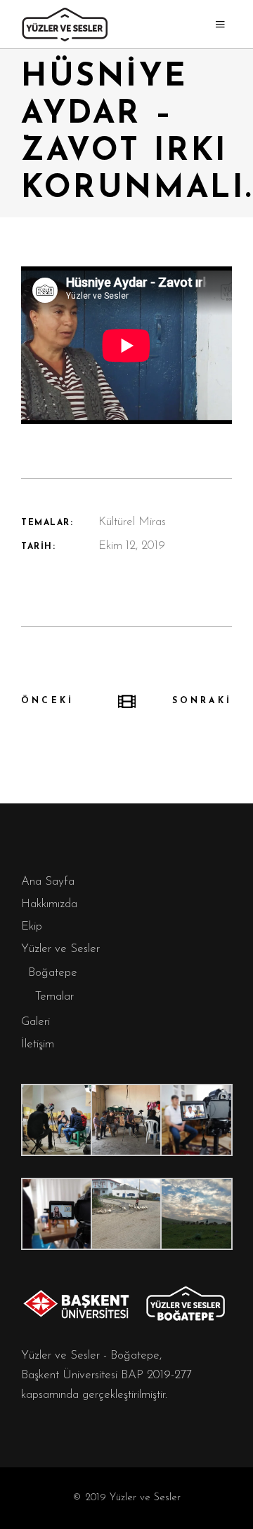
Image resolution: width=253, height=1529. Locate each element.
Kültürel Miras (132, 522)
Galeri (35, 1022)
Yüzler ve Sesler (60, 949)
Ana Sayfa (47, 882)
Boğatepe (52, 973)
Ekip (31, 926)
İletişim (37, 1044)
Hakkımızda (49, 904)
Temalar (54, 997)
